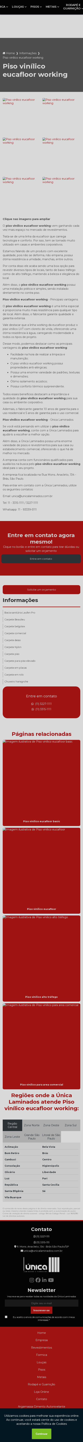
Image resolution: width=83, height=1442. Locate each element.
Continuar (41, 1433)
